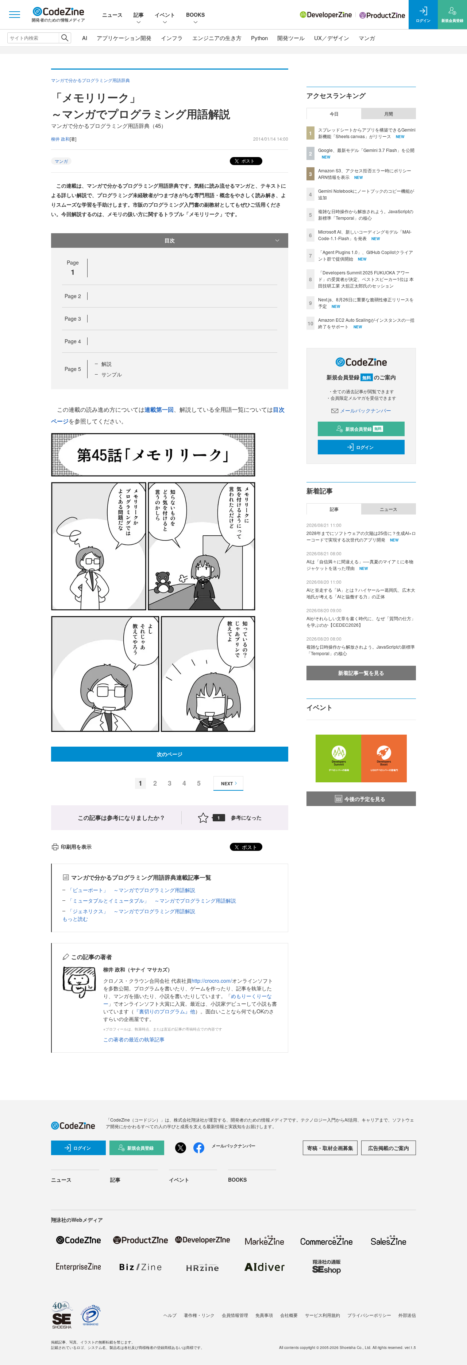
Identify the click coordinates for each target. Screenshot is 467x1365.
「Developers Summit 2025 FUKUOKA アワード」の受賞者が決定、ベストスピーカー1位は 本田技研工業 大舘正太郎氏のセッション (366, 279)
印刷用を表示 (76, 846)
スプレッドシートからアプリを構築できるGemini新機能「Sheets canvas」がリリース (367, 132)
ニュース (112, 14)
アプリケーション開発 (124, 38)
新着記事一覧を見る (361, 672)
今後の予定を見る (364, 798)
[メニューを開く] (14, 14)
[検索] (65, 38)
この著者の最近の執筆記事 (134, 1039)
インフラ (172, 38)
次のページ (169, 754)
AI (84, 38)
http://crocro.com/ (212, 980)
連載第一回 (159, 409)
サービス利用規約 (322, 1315)
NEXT (227, 783)
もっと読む (75, 918)
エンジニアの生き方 (217, 38)
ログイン (365, 447)
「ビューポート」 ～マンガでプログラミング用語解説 (131, 889)
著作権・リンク (199, 1315)
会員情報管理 (235, 1315)
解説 (106, 363)
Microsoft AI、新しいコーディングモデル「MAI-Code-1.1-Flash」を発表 (365, 234)
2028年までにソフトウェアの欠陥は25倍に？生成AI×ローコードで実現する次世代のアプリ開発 (361, 536)
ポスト (247, 160)
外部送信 (407, 1315)
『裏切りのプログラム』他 (164, 1011)
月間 (388, 113)
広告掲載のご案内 (388, 1147)
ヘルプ (170, 1315)
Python (259, 38)
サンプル (111, 374)
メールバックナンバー (365, 410)
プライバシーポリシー (369, 1315)
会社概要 (289, 1315)
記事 (139, 14)
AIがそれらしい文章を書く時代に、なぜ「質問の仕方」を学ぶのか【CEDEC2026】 (361, 621)
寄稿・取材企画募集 (330, 1147)
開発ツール (291, 38)
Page (73, 296)
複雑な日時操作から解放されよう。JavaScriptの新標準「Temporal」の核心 (365, 214)
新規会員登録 (364, 429)
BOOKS (195, 14)
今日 (334, 113)
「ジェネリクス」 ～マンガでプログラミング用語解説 (131, 911)
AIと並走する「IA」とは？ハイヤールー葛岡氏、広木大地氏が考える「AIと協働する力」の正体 (360, 593)
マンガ (367, 38)
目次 (170, 240)
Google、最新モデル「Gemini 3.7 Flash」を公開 (366, 150)
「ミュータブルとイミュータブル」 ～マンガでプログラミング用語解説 (151, 900)
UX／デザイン (331, 38)
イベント (165, 14)
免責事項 (264, 1315)
